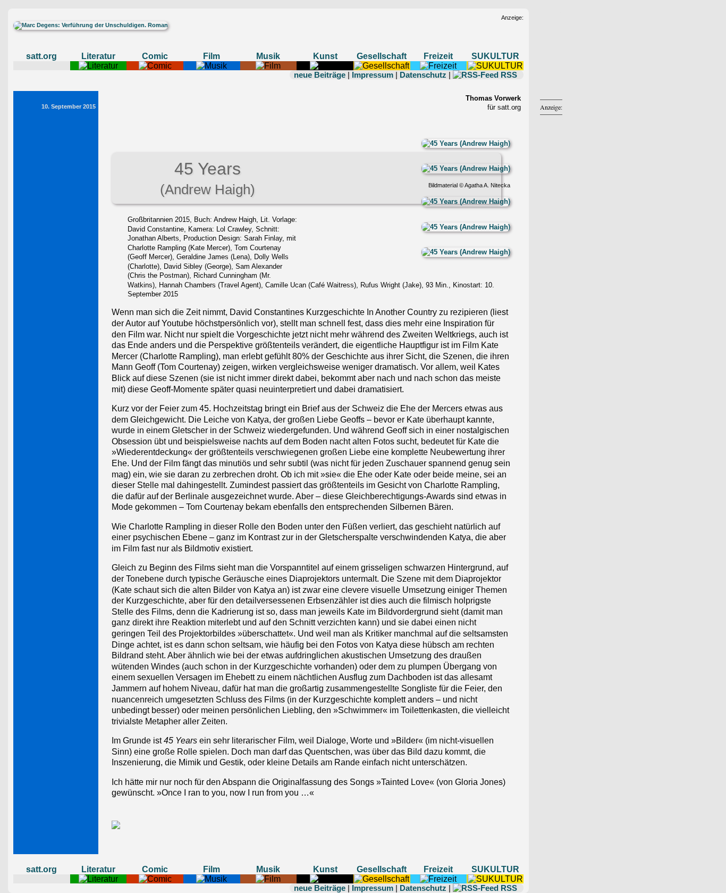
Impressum (372, 74)
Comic (155, 56)
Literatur (98, 56)
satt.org (41, 56)
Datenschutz (423, 74)
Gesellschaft (382, 56)
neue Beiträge (319, 74)
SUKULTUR (495, 56)
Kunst (325, 56)
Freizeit (438, 56)
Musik (268, 56)
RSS (509, 74)
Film (211, 56)
